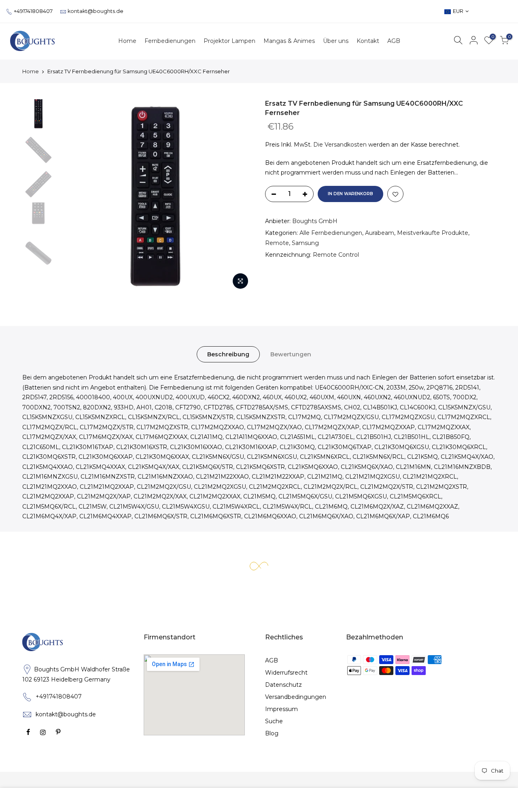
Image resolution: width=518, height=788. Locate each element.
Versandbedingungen (295, 697)
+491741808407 (33, 11)
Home (30, 71)
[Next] (238, 196)
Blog (271, 733)
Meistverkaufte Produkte (432, 232)
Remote (277, 243)
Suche (274, 721)
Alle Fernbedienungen (330, 232)
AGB (271, 660)
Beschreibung (228, 354)
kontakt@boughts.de (95, 11)
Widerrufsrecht (286, 672)
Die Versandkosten (340, 144)
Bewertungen (290, 354)
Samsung (305, 243)
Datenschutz (283, 684)
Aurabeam (379, 232)
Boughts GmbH (315, 221)
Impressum (281, 709)
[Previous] (73, 196)
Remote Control (336, 254)
